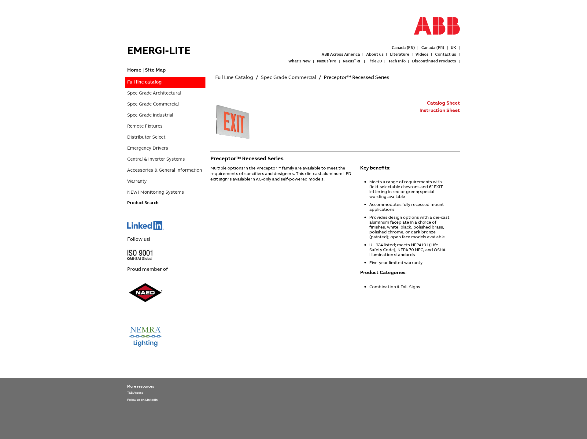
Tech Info (397, 60)
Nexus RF (352, 60)
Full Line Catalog (234, 77)
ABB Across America (341, 54)
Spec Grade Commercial (153, 104)
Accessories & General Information (164, 170)
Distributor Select (146, 137)
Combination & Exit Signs (394, 286)
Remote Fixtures (145, 126)
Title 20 (375, 60)
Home (134, 70)
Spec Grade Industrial (150, 115)
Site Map (155, 70)
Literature (399, 54)
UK (453, 47)
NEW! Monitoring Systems (155, 192)
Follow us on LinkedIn (142, 399)
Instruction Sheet (439, 110)
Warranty (137, 181)
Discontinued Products (434, 60)
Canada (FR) (432, 47)
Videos (422, 54)
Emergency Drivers (147, 148)
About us (375, 54)
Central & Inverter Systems (156, 159)
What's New (299, 60)
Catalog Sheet (443, 103)
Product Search (142, 202)
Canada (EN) (403, 47)
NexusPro (326, 60)
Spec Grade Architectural (154, 93)
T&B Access (135, 392)
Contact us (445, 54)
